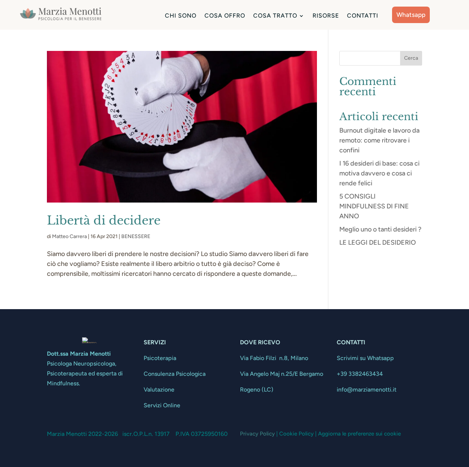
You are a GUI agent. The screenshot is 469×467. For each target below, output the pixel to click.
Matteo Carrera (69, 236)
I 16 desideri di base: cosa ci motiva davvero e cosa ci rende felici (379, 173)
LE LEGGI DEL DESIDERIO (377, 242)
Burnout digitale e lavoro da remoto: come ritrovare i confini (379, 140)
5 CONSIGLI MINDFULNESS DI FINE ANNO (374, 206)
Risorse (326, 16)
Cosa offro (224, 16)
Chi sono (180, 16)
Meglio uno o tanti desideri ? (380, 229)
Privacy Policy (257, 433)
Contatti (362, 16)
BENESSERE (135, 236)
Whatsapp (410, 14)
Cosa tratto (275, 16)
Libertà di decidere (103, 220)
